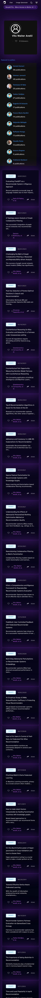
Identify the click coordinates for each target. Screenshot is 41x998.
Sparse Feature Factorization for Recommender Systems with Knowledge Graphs (18, 478)
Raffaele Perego (19, 132)
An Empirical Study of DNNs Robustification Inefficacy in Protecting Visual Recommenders (20, 700)
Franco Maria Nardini (20, 113)
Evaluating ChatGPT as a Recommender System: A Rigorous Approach (19, 184)
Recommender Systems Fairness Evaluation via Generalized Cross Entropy (18, 923)
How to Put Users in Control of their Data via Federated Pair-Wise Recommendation (19, 739)
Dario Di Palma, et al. (18, 199)
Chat (11, 3)
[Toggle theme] (31, 2)
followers (23, 41)
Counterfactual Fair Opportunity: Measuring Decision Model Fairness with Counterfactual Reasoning (19, 371)
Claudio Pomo (18, 141)
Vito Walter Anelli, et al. (17, 272)
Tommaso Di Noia (19, 85)
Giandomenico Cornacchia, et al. (18, 350)
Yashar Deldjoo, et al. (18, 939)
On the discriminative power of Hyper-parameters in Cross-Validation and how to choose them (20, 850)
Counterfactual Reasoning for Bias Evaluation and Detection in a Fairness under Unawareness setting (20, 332)
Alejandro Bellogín (20, 122)
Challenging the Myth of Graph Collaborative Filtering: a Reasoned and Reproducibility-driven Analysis (19, 257)
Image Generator (22, 3)
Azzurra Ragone (19, 150)
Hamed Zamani (18, 66)
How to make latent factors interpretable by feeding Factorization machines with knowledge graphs (20, 812)
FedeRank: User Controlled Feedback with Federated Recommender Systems (19, 625)
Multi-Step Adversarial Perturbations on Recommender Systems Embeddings (19, 661)
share (33, 199)
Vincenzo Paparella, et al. (18, 311)
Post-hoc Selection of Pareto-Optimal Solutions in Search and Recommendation (20, 293)
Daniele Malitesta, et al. (17, 235)
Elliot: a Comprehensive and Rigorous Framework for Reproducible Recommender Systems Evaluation (20, 588)
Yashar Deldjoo (18, 94)
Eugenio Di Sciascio (20, 104)
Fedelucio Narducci (20, 160)
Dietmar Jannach (19, 75)
